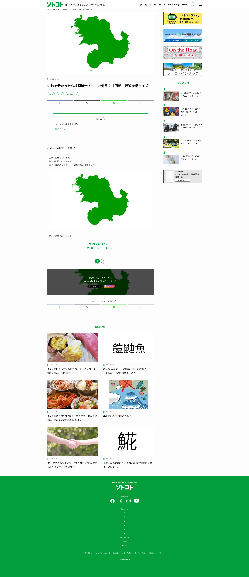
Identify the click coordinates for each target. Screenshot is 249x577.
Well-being (173, 4)
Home (48, 10)
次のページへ (61, 129)
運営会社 (152, 553)
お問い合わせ (88, 553)
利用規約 (128, 553)
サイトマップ (161, 553)
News (124, 545)
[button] (60, 102)
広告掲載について (118, 553)
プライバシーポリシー (140, 553)
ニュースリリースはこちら (102, 553)
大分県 (50, 94)
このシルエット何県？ (69, 123)
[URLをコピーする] (141, 102)
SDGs (184, 4)
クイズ (59, 94)
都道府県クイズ (72, 94)
